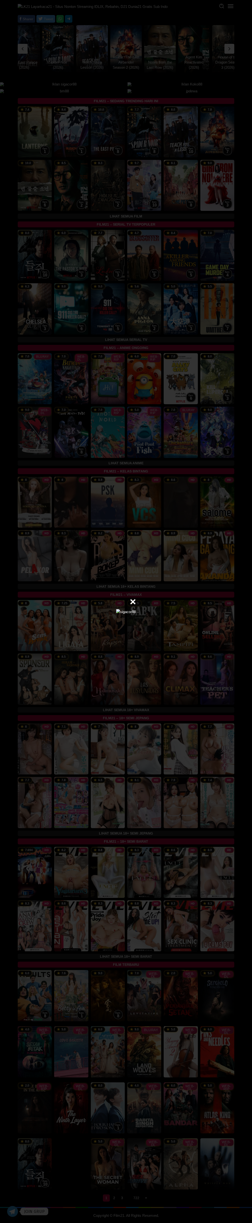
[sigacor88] (126, 611)
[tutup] (133, 602)
